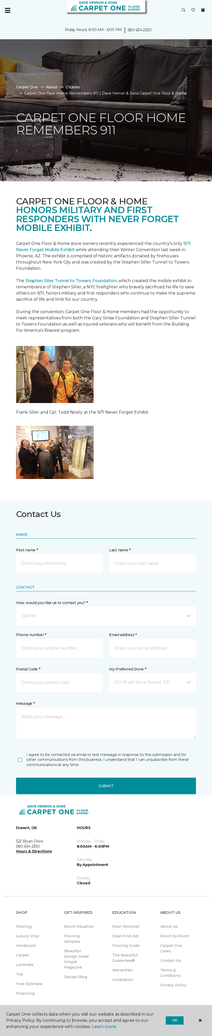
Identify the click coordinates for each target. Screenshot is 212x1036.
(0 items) (203, 10)
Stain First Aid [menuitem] (125, 936)
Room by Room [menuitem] (174, 936)
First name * (27, 550)
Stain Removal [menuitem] (125, 926)
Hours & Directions (34, 851)
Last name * (120, 550)
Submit (106, 786)
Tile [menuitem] (19, 974)
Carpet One (27, 87)
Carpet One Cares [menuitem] (171, 948)
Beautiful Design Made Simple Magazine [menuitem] (76, 959)
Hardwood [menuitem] (25, 945)
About (51, 87)
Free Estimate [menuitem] (29, 983)
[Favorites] (193, 10)
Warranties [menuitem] (122, 970)
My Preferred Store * (127, 669)
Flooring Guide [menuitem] (126, 945)
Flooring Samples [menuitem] (72, 939)
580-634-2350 (140, 30)
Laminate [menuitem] (25, 964)
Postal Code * (28, 669)
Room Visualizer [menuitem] (79, 926)
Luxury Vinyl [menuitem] (27, 936)
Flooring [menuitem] (24, 926)
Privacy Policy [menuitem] (173, 985)
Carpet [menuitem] (22, 955)
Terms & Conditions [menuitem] (170, 973)
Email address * (123, 635)
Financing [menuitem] (25, 993)
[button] (183, 10)
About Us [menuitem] (169, 926)
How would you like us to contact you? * (52, 603)
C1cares (73, 87)
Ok (174, 1020)
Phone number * (31, 635)
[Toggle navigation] (7, 10)
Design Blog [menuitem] (75, 977)
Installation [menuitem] (122, 979)
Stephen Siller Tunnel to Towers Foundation (71, 280)
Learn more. (104, 1026)
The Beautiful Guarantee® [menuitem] (125, 958)
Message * (25, 703)
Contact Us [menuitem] (170, 960)
